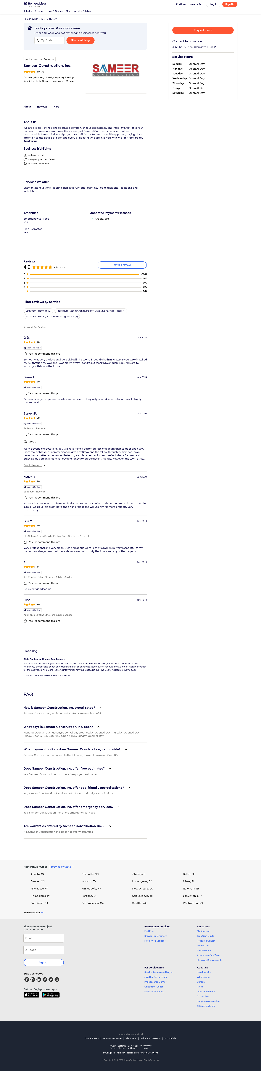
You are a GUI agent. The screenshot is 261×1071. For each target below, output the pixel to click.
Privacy (113, 1047)
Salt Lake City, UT (142, 895)
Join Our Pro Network (155, 977)
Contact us (203, 996)
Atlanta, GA (38, 874)
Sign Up (230, 4)
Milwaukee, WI (39, 888)
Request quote (203, 30)
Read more (30, 141)
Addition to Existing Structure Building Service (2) (52, 316)
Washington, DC (193, 903)
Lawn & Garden (55, 11)
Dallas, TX (189, 874)
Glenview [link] (52, 19)
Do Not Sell (133, 1047)
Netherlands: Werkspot (150, 1038)
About (27, 106)
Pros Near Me (204, 950)
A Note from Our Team (208, 955)
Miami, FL (189, 881)
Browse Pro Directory (155, 936)
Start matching (80, 40)
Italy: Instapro (131, 1038)
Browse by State (61, 866)
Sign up (43, 962)
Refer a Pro (203, 945)
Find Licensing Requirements (115, 670)
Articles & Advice (83, 11)
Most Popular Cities (35, 866)
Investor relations (206, 991)
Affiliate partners (206, 1006)
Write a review (122, 265)
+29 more (69, 81)
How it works (204, 972)
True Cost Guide (205, 936)
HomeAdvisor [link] (31, 19)
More (68, 11)
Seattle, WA (139, 903)
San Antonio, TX (192, 895)
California (122, 1047)
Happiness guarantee (208, 1001)
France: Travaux (92, 1038)
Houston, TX (89, 881)
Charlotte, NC (90, 874)
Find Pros (149, 931)
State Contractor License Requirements (44, 659)
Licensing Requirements (209, 960)
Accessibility (145, 1047)
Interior (28, 11)
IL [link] (42, 19)
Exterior (39, 11)
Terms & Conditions (149, 1053)
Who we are (203, 977)
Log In (213, 4)
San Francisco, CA (93, 903)
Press (200, 986)
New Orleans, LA (142, 888)
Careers (201, 982)
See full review (33, 465)
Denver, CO (38, 881)
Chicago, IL (139, 874)
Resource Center (206, 940)
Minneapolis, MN (91, 888)
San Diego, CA (39, 903)
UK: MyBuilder (170, 1038)
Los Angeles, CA (142, 881)
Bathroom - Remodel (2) (38, 310)
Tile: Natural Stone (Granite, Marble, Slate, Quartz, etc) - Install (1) (90, 310)
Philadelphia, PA (40, 895)
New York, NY (191, 888)
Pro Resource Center (155, 982)
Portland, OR (89, 895)
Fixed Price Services (155, 940)
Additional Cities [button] (32, 912)
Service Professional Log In (158, 972)
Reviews (42, 106)
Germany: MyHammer (112, 1038)
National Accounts (154, 991)
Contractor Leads (153, 986)
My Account (203, 931)
